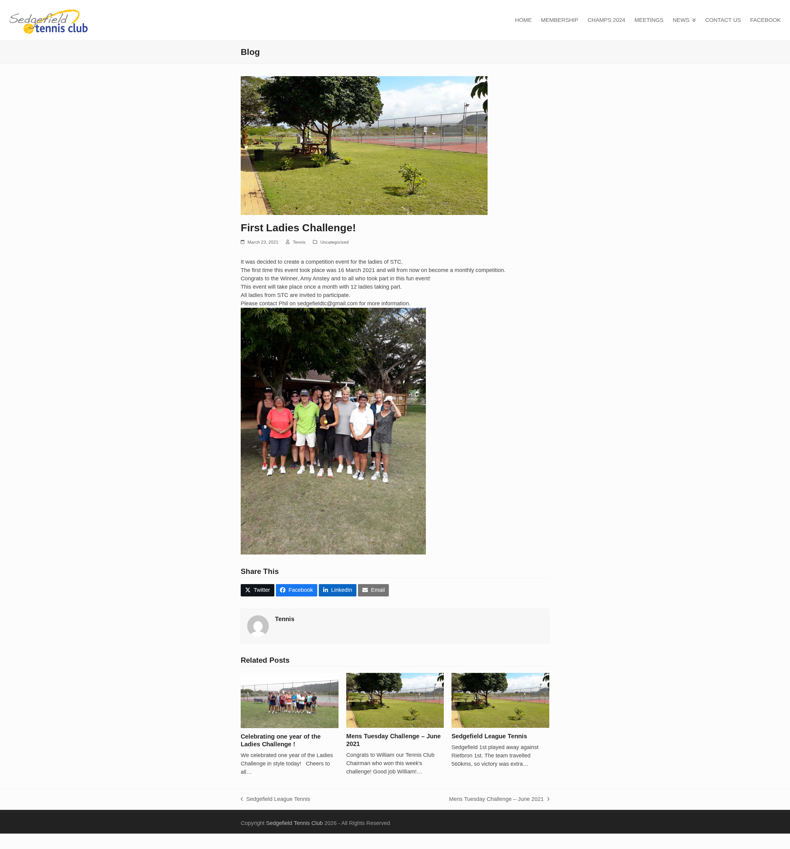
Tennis (299, 242)
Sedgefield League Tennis (489, 736)
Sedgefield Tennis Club (294, 823)
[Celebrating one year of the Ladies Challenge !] (290, 700)
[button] (257, 590)
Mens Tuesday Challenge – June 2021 (496, 799)
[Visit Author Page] (258, 626)
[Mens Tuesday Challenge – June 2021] (395, 700)
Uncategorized (334, 242)
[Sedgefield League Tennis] (500, 700)
